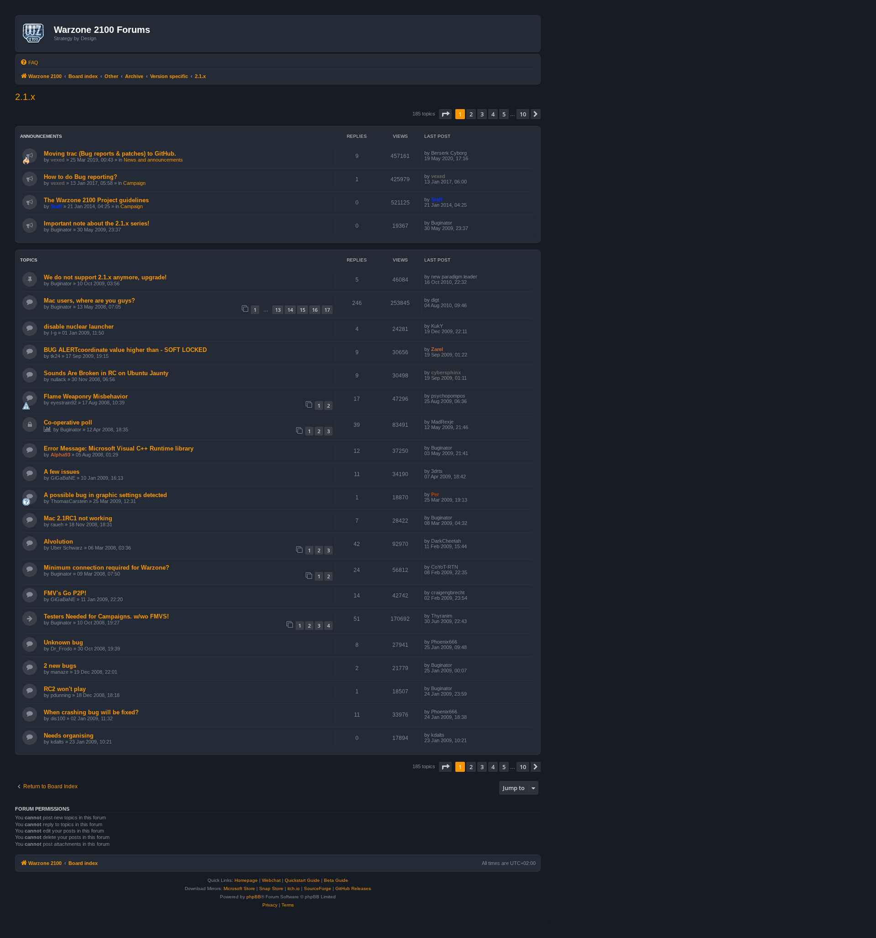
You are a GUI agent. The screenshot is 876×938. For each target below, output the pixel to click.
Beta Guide (336, 880)
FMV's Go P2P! (65, 593)
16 (315, 309)
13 (278, 309)
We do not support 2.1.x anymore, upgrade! (105, 277)
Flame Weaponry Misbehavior (86, 396)
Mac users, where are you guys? (89, 300)
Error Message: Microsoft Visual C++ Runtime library (118, 448)
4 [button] (493, 114)
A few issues (61, 471)
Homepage (246, 880)
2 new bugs (60, 665)
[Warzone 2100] (36, 33)
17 (327, 309)
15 (302, 309)
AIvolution (58, 541)
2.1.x (25, 97)
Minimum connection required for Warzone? (106, 567)
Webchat (271, 880)
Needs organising (69, 735)
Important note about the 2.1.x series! (96, 223)
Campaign (134, 183)
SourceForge (317, 888)
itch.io (293, 888)
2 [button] (471, 114)
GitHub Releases (353, 888)
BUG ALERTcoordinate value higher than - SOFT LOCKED (125, 349)
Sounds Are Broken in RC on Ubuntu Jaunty (106, 373)
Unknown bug (63, 642)
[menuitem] (29, 62)
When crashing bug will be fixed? (91, 712)
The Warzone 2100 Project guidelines (96, 200)
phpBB (253, 896)
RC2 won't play (65, 689)
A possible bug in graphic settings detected (105, 495)
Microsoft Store (239, 888)
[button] (445, 114)
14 (290, 309)
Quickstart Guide (302, 880)
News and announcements (153, 159)
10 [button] (523, 114)
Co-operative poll (68, 422)
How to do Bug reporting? (80, 176)
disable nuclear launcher (79, 326)
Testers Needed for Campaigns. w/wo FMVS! (106, 616)
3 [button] (482, 114)
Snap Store (271, 888)
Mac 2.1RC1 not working (78, 518)
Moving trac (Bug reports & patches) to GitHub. (110, 153)
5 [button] (504, 114)
